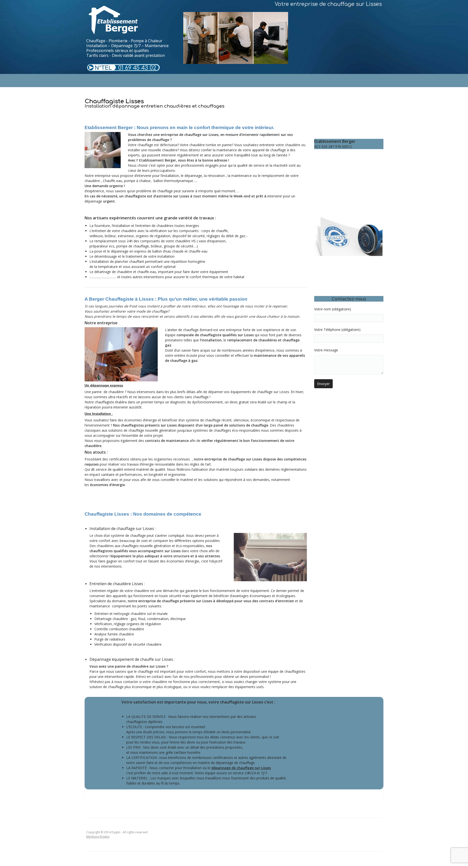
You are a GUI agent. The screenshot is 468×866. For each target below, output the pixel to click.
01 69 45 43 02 (137, 68)
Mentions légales (97, 837)
